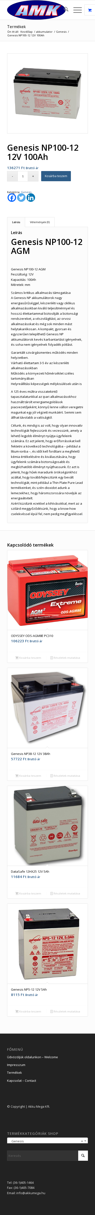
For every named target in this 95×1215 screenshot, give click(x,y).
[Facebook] (12, 197)
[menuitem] (63, 10)
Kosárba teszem (56, 176)
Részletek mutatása (66, 657)
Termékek (16, 26)
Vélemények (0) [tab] (40, 222)
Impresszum (16, 1065)
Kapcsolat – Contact (21, 1080)
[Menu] (75, 10)
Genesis (26, 192)
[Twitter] (21, 197)
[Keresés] (63, 10)
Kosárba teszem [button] (30, 657)
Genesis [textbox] (46, 1141)
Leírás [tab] (16, 222)
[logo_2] (39, 10)
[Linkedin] (31, 197)
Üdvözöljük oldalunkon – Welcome (32, 1057)
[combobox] (47, 1140)
